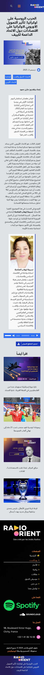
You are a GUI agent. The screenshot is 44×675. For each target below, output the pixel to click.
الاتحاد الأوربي (10, 82)
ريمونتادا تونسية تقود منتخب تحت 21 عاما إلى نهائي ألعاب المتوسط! (22, 429)
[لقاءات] (22, 439)
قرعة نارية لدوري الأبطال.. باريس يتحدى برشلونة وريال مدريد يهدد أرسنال (22, 510)
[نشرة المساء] (22, 358)
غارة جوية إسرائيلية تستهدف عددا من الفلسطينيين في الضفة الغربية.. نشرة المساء (22, 388)
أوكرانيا (8, 77)
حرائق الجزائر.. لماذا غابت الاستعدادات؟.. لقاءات (22, 469)
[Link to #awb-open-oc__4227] (11, 6)
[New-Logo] (37, 5)
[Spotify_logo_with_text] (22, 601)
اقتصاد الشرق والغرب (21, 77)
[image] (30, 614)
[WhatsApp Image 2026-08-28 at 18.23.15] (22, 398)
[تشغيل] (37, 335)
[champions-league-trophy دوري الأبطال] (22, 479)
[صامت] (13, 335)
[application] (22, 335)
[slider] (8, 335)
